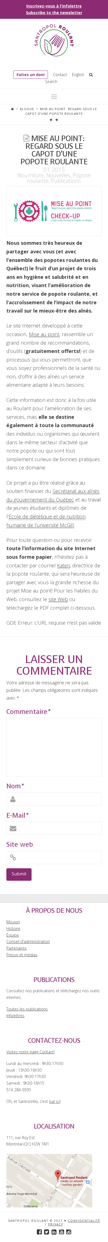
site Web (58, 599)
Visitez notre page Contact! (30, 1051)
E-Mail (17, 815)
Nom (15, 786)
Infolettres (15, 1015)
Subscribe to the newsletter (54, 12)
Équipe (12, 935)
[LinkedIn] (54, 1232)
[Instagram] (68, 1232)
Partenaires (16, 948)
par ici (54, 1101)
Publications (66, 181)
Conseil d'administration (28, 941)
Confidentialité (84, 1221)
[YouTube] (61, 1232)
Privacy (55, 1224)
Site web (19, 844)
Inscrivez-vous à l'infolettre (54, 6)
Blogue (27, 109)
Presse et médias (21, 954)
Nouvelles (58, 175)
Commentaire (28, 711)
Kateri (63, 565)
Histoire (13, 928)
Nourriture (30, 175)
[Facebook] (39, 1232)
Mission (13, 921)
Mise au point (44, 334)
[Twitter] (46, 1232)
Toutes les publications (27, 1009)
